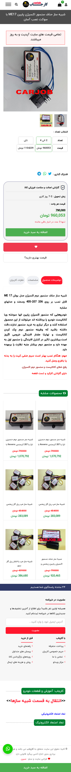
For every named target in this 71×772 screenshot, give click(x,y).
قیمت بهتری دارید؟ (35, 258)
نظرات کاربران (17, 280)
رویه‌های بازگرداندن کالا (20, 656)
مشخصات (33, 280)
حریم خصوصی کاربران (52, 651)
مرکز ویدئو (58, 662)
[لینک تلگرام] (39, 174)
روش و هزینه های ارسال (19, 662)
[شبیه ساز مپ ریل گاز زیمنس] (19, 479)
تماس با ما (57, 656)
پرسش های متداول (21, 651)
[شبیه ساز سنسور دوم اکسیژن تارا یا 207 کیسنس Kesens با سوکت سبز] (19, 420)
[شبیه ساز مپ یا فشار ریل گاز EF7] (19, 539)
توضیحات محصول (51, 280)
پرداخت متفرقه (56, 646)
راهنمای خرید (24, 646)
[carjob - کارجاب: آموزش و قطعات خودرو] (35, 4)
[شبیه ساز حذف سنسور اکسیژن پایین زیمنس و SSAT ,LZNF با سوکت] (52, 539)
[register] (66, 5)
